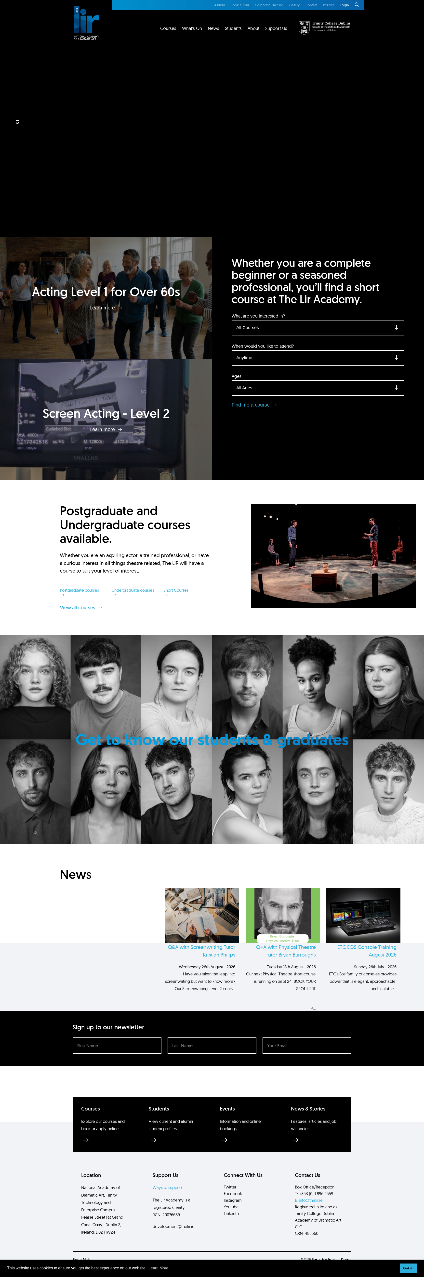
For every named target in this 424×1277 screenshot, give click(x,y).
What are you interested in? (258, 316)
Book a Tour (240, 5)
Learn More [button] (158, 1268)
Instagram (233, 1200)
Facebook (233, 1193)
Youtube (231, 1206)
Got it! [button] (408, 1268)
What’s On (192, 28)
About (253, 28)
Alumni (219, 5)
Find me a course (251, 405)
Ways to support (167, 1187)
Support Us (276, 28)
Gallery (294, 5)
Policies (328, 5)
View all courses (78, 607)
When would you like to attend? (263, 346)
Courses (168, 28)
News (213, 28)
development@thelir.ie (174, 1226)
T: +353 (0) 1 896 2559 (314, 1193)
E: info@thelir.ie (309, 1200)
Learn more (103, 307)
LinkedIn (231, 1213)
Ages (236, 376)
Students (233, 28)
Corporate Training (269, 5)
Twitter (230, 1186)
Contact (311, 5)
